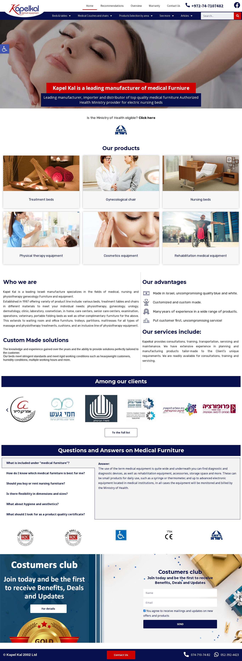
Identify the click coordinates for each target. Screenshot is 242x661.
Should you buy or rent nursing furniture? (35, 483)
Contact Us (173, 6)
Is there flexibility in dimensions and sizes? (37, 494)
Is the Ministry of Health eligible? (121, 118)
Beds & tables (59, 15)
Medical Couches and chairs (93, 15)
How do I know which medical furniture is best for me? (45, 473)
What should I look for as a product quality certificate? (45, 514)
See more (165, 15)
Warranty (154, 6)
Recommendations (112, 6)
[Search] (237, 15)
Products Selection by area (134, 15)
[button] (7, 410)
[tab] (48, 463)
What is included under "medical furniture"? (37, 463)
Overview (136, 6)
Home (89, 6)
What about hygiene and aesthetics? (32, 504)
